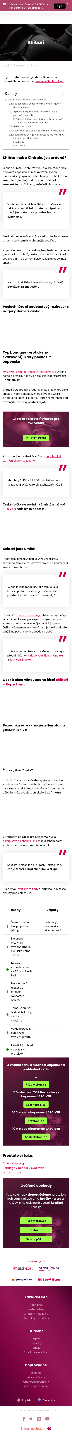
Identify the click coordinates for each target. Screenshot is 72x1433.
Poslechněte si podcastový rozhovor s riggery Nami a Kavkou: (37, 105)
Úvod (6, 65)
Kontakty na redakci (36, 1318)
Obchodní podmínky (36, 1381)
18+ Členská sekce (36, 1352)
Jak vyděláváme (36, 1377)
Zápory (21, 145)
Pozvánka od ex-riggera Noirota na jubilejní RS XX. (39, 134)
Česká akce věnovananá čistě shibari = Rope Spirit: (38, 130)
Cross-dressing (13, 1163)
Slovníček (19, 65)
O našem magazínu (36, 1313)
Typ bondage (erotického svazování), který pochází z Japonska (35, 113)
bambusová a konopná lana (20, 841)
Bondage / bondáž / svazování (24, 1168)
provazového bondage (49, 81)
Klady (21, 141)
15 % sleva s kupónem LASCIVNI (24, 4)
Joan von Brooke (20, 659)
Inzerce (36, 1372)
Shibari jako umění (22, 126)
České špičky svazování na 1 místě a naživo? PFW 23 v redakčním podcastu (40, 121)
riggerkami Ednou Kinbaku (46, 655)
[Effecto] (49, 1428)
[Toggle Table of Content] (61, 94)
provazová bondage (28, 615)
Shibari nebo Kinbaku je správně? (26, 99)
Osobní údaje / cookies (36, 1386)
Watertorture (12, 1172)
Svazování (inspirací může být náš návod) (28, 371)
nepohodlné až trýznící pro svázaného (32, 458)
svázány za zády (28, 889)
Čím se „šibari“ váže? (28, 138)
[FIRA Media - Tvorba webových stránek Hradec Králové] (31, 1428)
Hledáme (36, 1305)
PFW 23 (8, 509)
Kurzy (36, 1339)
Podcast (36, 1347)
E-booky (36, 1343)
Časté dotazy (36, 1309)
